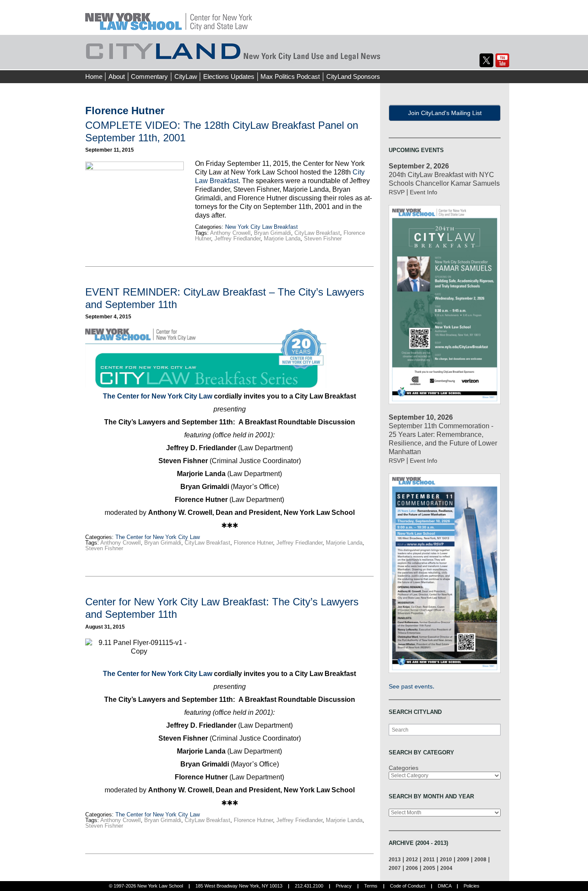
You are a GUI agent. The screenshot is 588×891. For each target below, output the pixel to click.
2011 (429, 859)
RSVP (397, 192)
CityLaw (185, 76)
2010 (446, 859)
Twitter (486, 60)
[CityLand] (168, 17)
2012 (412, 859)
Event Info (423, 192)
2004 (446, 868)
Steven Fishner (323, 238)
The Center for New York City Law (157, 396)
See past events (411, 686)
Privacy (344, 885)
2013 (395, 859)
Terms (371, 885)
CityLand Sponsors (353, 76)
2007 (395, 868)
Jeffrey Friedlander (237, 238)
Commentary (149, 76)
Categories (403, 768)
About (116, 76)
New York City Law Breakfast (261, 227)
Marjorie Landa (282, 238)
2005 (429, 868)
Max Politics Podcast (290, 76)
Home (93, 76)
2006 (412, 868)
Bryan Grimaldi (272, 233)
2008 (480, 859)
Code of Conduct (407, 885)
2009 (463, 859)
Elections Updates (228, 76)
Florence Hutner (253, 542)
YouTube (502, 60)
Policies (472, 885)
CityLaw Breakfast (317, 233)
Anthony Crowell (230, 233)
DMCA (444, 885)
